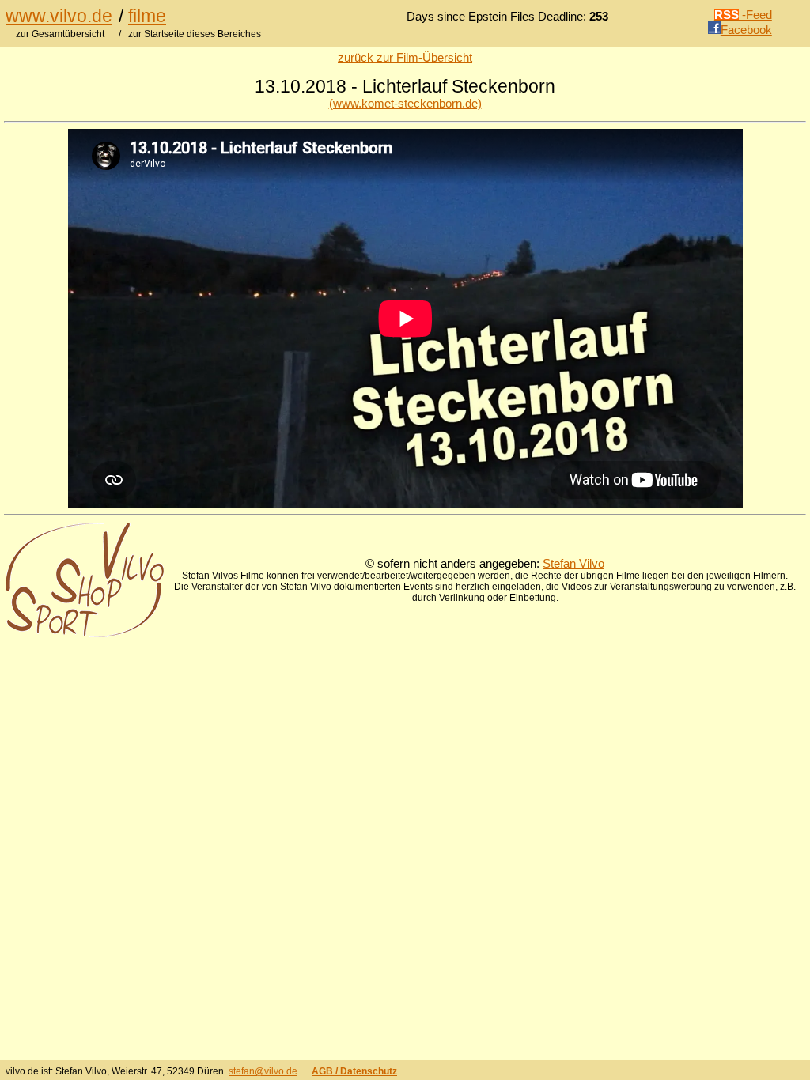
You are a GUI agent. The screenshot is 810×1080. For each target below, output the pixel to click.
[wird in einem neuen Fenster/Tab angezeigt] (85, 633)
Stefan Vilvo (573, 563)
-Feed (743, 15)
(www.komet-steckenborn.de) (405, 103)
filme (147, 16)
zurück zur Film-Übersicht (405, 57)
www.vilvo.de (59, 16)
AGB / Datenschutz (354, 1071)
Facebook (746, 30)
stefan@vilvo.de (263, 1071)
